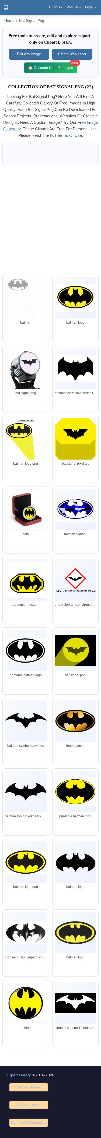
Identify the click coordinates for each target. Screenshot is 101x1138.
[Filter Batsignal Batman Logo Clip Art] (25, 313)
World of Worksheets (28, 1122)
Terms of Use (28, 1087)
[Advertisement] (50, 219)
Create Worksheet (72, 54)
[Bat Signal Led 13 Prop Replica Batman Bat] (25, 380)
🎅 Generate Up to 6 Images (52, 66)
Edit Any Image (29, 54)
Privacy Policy (28, 1105)
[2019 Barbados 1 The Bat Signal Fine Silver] (25, 509)
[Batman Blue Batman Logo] (75, 509)
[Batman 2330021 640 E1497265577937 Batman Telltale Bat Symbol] (75, 368)
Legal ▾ (90, 7)
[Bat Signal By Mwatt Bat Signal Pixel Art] (75, 453)
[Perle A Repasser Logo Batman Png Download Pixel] (25, 580)
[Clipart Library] (6, 7)
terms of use (69, 135)
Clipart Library (19, 1075)
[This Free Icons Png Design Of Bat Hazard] (75, 580)
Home (9, 21)
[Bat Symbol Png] (25, 445)
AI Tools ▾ (55, 7)
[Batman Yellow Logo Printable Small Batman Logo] (75, 297)
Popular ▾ (74, 7)
